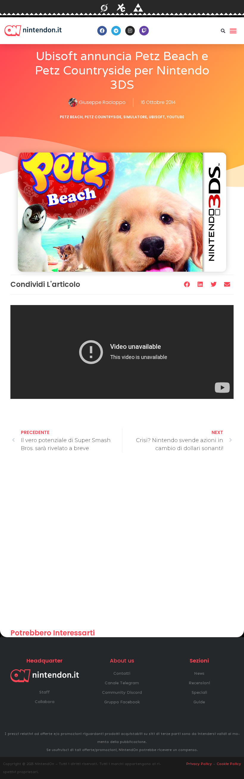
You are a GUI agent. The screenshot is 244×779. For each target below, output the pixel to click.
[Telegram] (116, 30)
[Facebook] (102, 30)
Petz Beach (71, 116)
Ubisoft (157, 116)
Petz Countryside (103, 116)
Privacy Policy (199, 764)
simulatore (135, 116)
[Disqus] (122, 543)
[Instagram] (130, 30)
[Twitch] (144, 30)
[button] (222, 30)
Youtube (175, 116)
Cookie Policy (229, 764)
